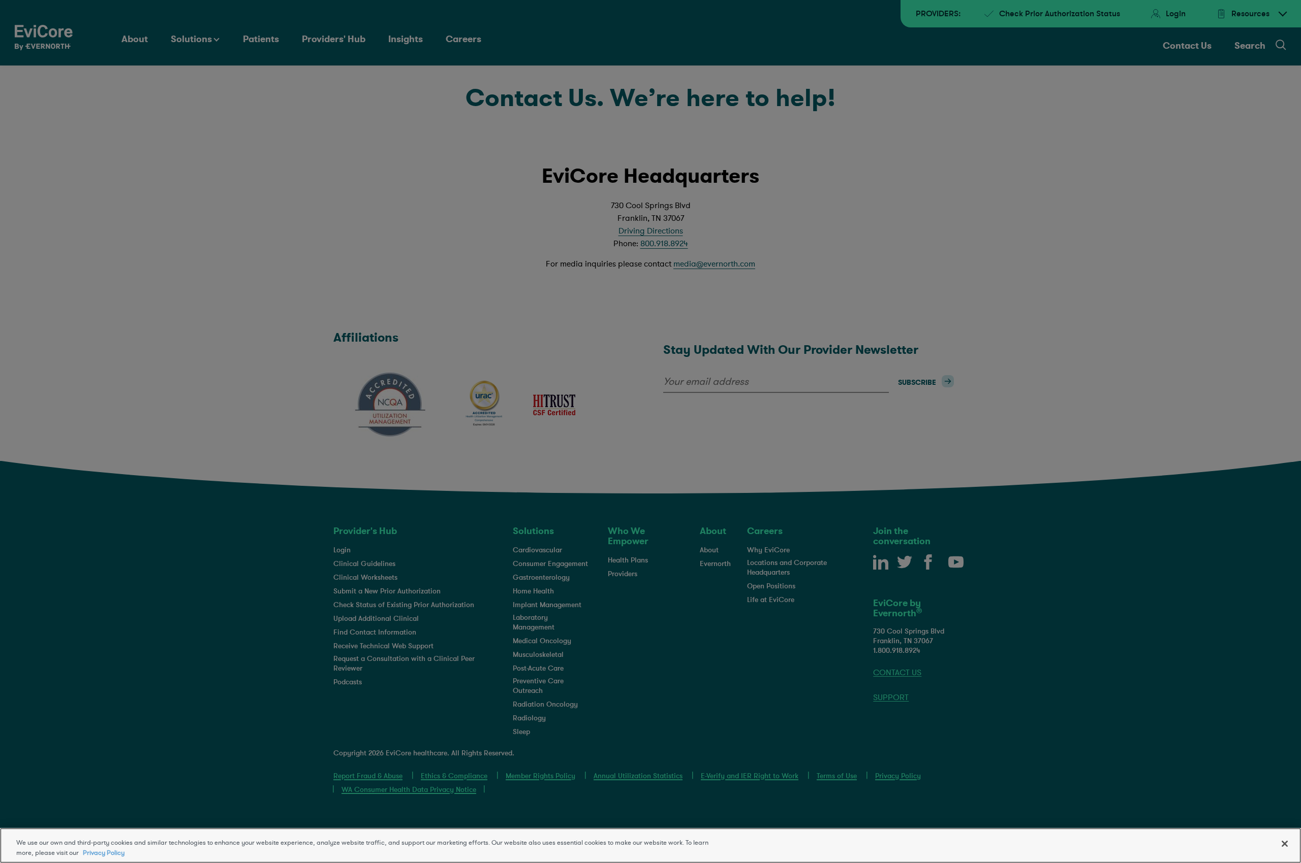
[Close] (1285, 844)
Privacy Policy (104, 852)
